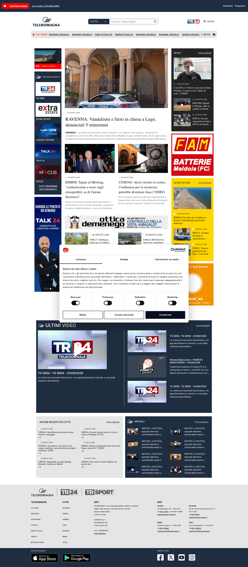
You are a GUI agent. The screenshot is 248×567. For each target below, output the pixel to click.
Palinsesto (228, 6)
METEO (206, 34)
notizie (210, 21)
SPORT (177, 53)
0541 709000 (164, 528)
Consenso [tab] (81, 259)
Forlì (65, 525)
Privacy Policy (37, 531)
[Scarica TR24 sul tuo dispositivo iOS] (44, 558)
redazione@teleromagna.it (166, 514)
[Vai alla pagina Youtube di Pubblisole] (181, 559)
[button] (45, 288)
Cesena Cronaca (191, 34)
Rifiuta (83, 315)
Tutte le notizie (112, 422)
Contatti (34, 525)
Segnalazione (38, 542)
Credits (34, 536)
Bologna (66, 508)
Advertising (35, 519)
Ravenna (66, 531)
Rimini (65, 536)
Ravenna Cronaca (59, 34)
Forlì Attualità (103, 34)
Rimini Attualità (124, 34)
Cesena (65, 513)
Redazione (35, 513)
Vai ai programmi (203, 325)
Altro (65, 542)
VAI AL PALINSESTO (48, 189)
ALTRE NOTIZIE (182, 182)
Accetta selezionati (124, 315)
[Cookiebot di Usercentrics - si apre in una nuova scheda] (172, 250)
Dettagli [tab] (124, 259)
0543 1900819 (196, 528)
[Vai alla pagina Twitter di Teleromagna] (171, 557)
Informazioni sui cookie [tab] (167, 259)
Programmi (240, 6)
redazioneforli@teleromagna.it (199, 531)
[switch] (108, 303)
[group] (47, 244)
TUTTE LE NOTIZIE (204, 53)
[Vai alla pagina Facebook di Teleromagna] (162, 559)
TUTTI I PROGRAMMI (48, 186)
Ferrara (66, 519)
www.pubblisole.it (100, 533)
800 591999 (195, 514)
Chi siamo (35, 508)
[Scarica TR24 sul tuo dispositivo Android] (77, 558)
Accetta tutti (165, 315)
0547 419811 (164, 511)
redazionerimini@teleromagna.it (168, 531)
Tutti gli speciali (201, 422)
